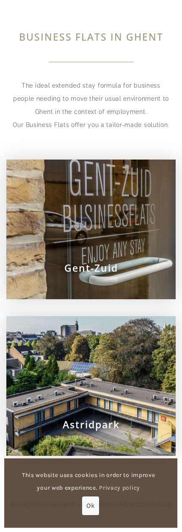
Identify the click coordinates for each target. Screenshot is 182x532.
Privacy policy (119, 487)
